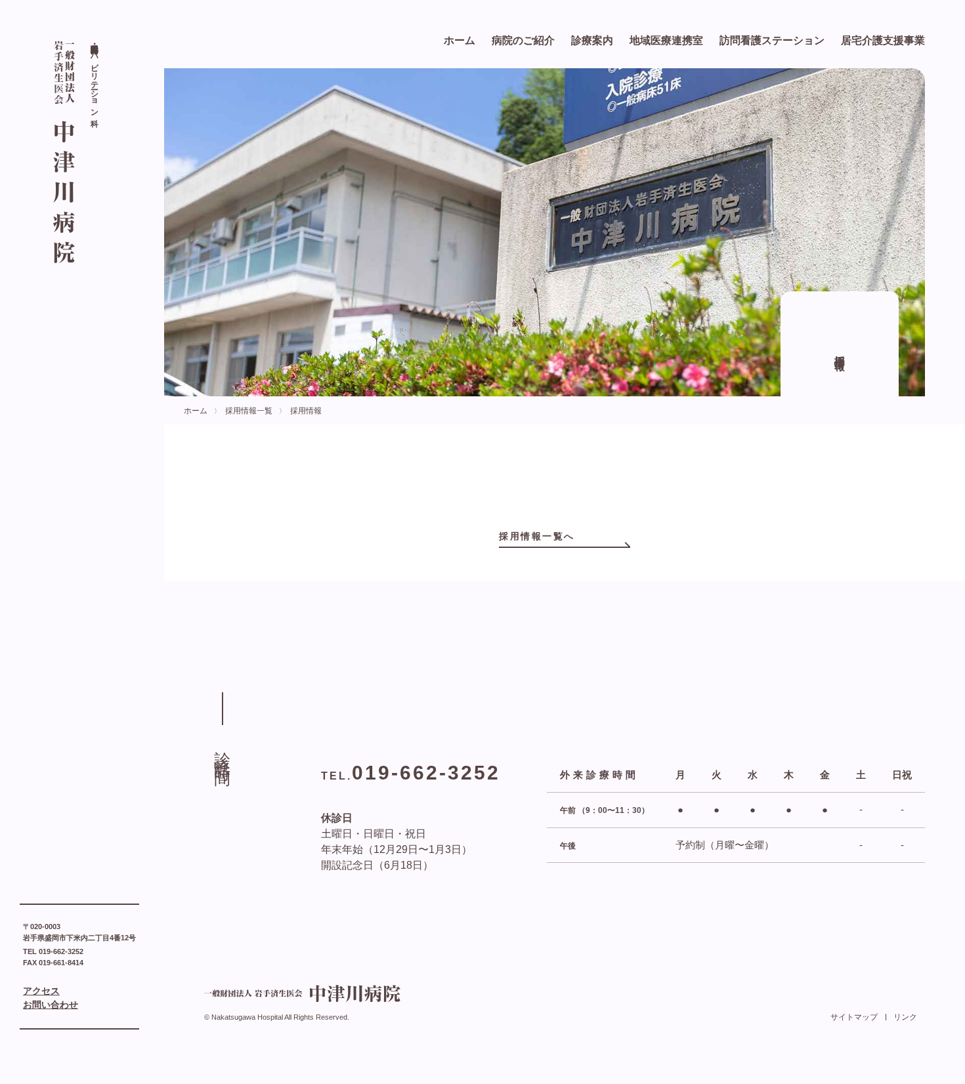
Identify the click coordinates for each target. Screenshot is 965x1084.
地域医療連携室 (666, 40)
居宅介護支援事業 (883, 40)
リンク (905, 1017)
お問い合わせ (50, 1004)
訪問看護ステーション (772, 40)
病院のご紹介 (523, 40)
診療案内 (592, 40)
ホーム (459, 40)
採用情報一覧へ (537, 536)
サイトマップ (854, 1017)
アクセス (41, 991)
